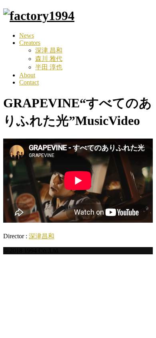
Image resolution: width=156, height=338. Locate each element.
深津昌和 (41, 236)
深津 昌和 (48, 50)
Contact (29, 82)
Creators (29, 42)
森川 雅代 (48, 58)
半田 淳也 (48, 67)
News (26, 35)
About (27, 75)
